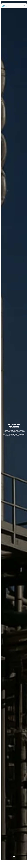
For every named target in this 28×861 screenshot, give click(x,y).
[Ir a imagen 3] (15, 856)
